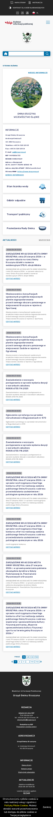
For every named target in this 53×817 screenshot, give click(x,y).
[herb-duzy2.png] (26, 37)
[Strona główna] (5, 53)
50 (32, 657)
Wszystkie (44, 240)
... (27, 662)
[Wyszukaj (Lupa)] (47, 54)
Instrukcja (37, 3)
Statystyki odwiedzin (26, 772)
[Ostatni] (41, 661)
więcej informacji (38, 73)
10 (24, 657)
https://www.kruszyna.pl (28, 171)
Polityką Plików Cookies (16, 805)
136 (37, 662)
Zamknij (47, 807)
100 (36, 657)
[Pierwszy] (12, 661)
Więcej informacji (14, 175)
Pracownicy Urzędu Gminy (26, 727)
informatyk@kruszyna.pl (26, 720)
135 (32, 662)
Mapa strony (20, 3)
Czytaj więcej (13, 279)
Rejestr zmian (26, 769)
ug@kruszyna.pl (19, 152)
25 (28, 657)
